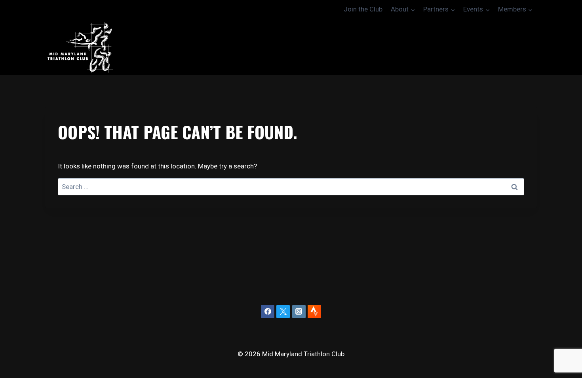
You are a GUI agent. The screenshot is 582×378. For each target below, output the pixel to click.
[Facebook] (267, 311)
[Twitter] (283, 311)
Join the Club (363, 9)
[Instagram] (299, 311)
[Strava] (314, 311)
